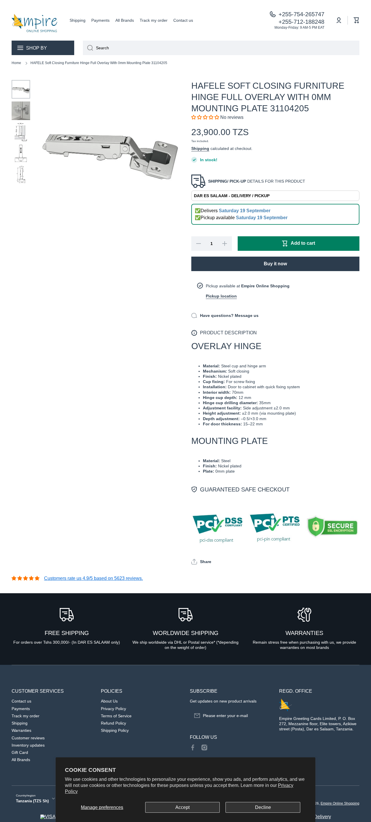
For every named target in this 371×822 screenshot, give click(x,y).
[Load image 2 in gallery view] (21, 110)
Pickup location (221, 296)
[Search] (88, 48)
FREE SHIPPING (67, 633)
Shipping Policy (115, 730)
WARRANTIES (304, 633)
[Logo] (35, 20)
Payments (21, 708)
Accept (182, 807)
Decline (263, 807)
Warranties (21, 730)
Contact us (21, 701)
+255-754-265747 (301, 14)
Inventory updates (28, 745)
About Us (109, 701)
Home (16, 63)
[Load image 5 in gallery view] (21, 175)
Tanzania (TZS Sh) (32, 801)
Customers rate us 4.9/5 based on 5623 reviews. (93, 578)
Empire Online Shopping (340, 803)
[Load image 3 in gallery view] (21, 132)
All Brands (21, 759)
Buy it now (275, 263)
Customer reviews (28, 738)
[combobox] (221, 48)
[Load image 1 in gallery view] (21, 89)
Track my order (25, 716)
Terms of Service (116, 716)
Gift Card (20, 752)
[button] (356, 20)
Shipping (200, 148)
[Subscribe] (263, 715)
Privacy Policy (113, 708)
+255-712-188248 (301, 22)
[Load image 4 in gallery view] (21, 153)
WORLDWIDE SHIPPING (186, 633)
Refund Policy (113, 723)
